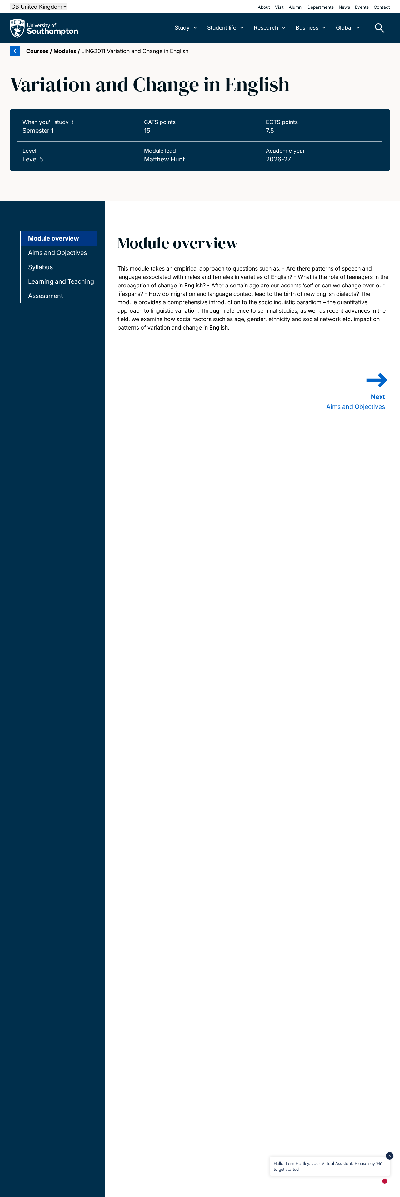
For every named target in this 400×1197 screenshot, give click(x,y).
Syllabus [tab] (40, 267)
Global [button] (344, 27)
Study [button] (182, 27)
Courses (37, 51)
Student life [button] (221, 27)
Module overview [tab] (53, 238)
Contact (382, 7)
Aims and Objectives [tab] (57, 252)
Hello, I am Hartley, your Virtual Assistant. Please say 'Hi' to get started (328, 1165)
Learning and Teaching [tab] (61, 281)
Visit (279, 7)
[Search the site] (377, 28)
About (264, 7)
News (344, 7)
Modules (65, 51)
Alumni (295, 7)
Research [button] (266, 27)
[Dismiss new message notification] (390, 1156)
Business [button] (307, 27)
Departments (321, 7)
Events (362, 7)
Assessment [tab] (45, 296)
